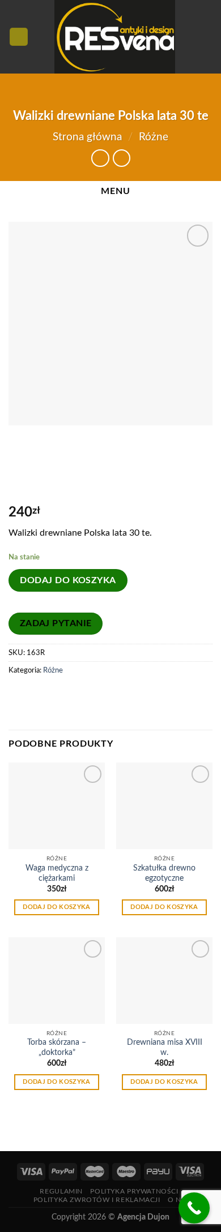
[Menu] (19, 37)
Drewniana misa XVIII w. (164, 1048)
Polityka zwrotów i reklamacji (96, 1199)
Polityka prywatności (134, 1191)
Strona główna (87, 137)
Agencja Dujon (143, 1217)
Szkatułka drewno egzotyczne (164, 873)
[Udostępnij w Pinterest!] (39, 696)
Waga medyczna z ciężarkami (57, 873)
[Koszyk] (206, 36)
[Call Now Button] (194, 1208)
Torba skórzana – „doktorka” (56, 1048)
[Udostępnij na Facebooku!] (19, 696)
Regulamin (61, 1191)
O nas (179, 1199)
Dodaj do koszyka (68, 580)
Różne (153, 137)
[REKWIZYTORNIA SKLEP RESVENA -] (115, 37)
